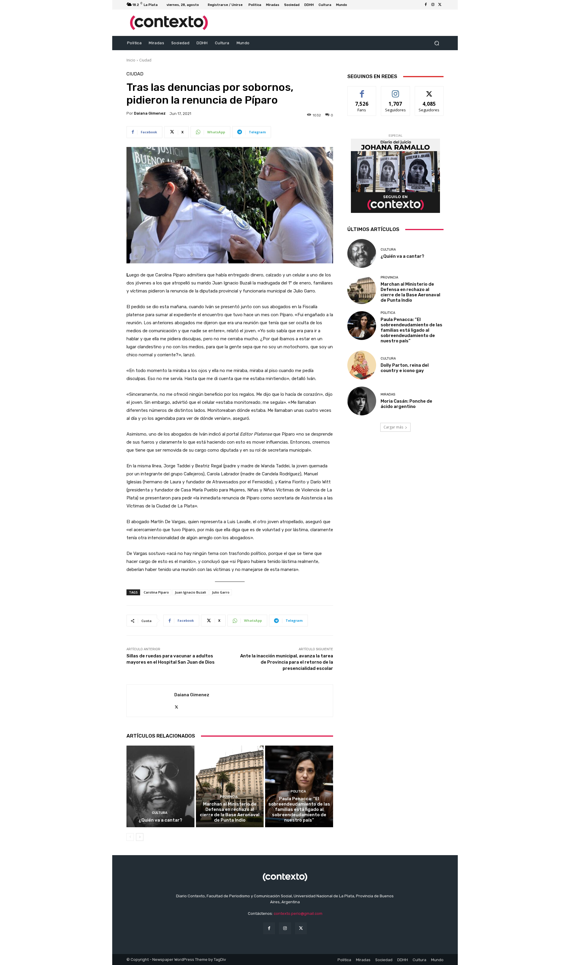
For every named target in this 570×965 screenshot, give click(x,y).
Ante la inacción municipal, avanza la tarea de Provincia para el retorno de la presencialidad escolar (286, 662)
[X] (440, 4)
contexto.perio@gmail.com (298, 913)
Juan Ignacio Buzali (190, 592)
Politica (298, 791)
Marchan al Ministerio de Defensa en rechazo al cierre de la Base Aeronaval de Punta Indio (229, 812)
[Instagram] (432, 4)
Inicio (130, 60)
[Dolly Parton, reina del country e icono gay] (361, 365)
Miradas (388, 394)
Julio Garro (220, 592)
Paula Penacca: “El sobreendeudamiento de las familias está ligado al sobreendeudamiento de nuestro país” (299, 809)
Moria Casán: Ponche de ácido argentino (406, 403)
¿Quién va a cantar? (160, 820)
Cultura (159, 812)
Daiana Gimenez (150, 113)
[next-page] (139, 837)
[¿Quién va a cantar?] (160, 786)
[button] (437, 43)
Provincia (229, 796)
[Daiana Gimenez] (150, 701)
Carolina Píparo (156, 592)
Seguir (395, 90)
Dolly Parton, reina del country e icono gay (405, 368)
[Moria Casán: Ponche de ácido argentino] (361, 401)
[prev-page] (130, 837)
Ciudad (145, 60)
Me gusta (362, 90)
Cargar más (393, 427)
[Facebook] (425, 4)
